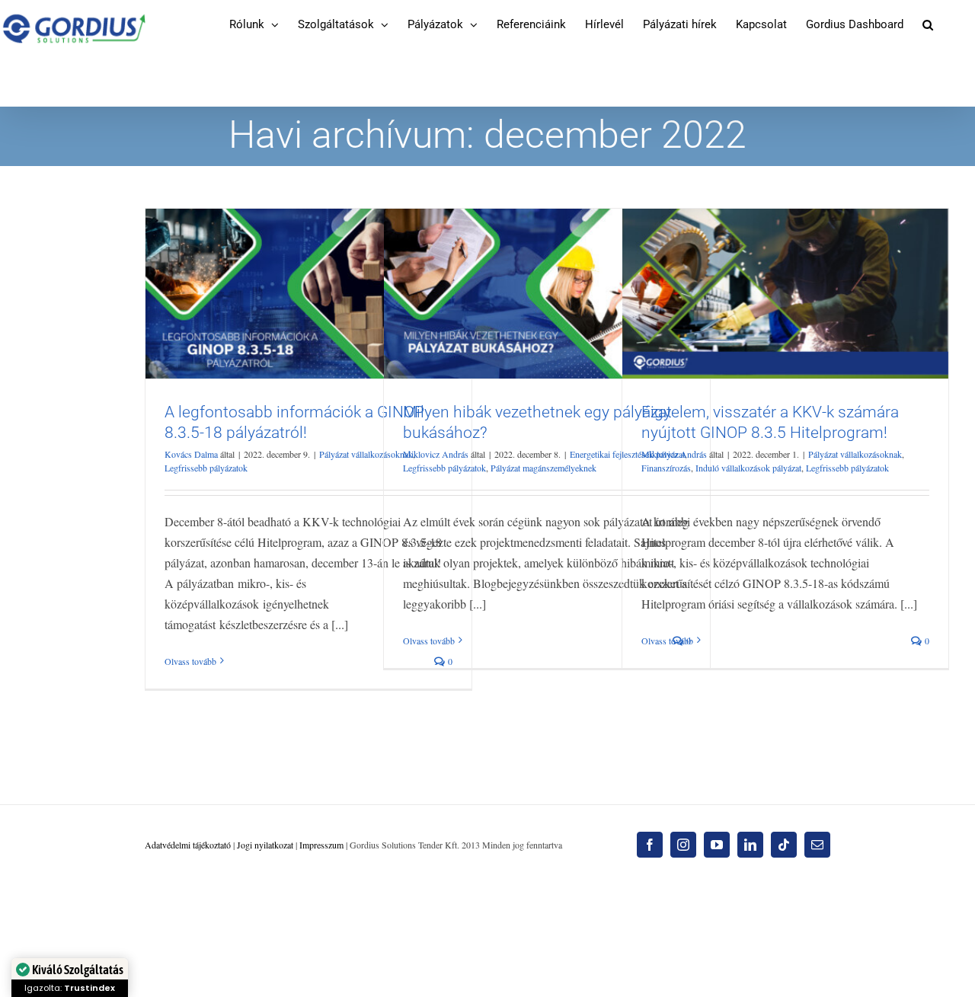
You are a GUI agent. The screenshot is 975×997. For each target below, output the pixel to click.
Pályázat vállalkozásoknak (366, 454)
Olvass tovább (190, 661)
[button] (927, 25)
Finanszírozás (666, 468)
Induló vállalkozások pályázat (748, 468)
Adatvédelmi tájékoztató (188, 845)
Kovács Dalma (191, 454)
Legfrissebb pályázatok (206, 468)
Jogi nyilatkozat (265, 845)
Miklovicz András (435, 454)
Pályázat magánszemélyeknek (543, 468)
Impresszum (321, 845)
